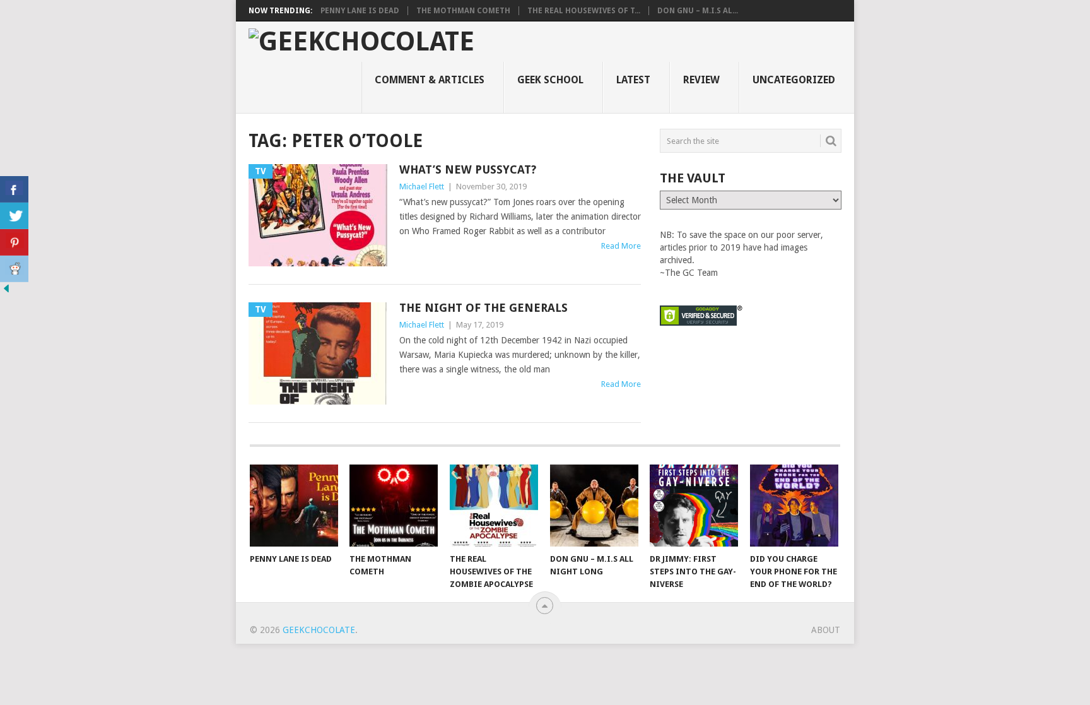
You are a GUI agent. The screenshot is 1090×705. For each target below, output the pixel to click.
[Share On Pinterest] (14, 242)
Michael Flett (421, 186)
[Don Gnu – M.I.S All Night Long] (594, 506)
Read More (621, 246)
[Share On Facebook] (14, 189)
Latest (633, 80)
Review (701, 80)
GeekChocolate (319, 630)
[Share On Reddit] (14, 269)
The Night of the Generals (483, 307)
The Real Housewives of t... (583, 10)
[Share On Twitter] (14, 216)
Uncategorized (794, 80)
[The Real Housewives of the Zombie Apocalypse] (494, 506)
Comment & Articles (429, 80)
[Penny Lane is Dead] (294, 506)
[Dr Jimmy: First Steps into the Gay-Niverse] (694, 506)
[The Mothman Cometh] (393, 506)
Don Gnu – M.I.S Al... (697, 10)
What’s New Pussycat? (467, 169)
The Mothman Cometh (463, 10)
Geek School (550, 80)
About (825, 630)
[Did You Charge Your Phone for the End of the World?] (794, 506)
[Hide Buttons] (6, 292)
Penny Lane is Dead (359, 10)
